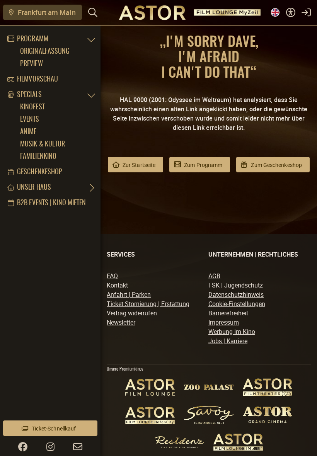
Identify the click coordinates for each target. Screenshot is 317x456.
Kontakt (117, 285)
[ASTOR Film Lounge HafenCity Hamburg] (150, 414)
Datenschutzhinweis (236, 294)
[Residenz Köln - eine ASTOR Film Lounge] (179, 442)
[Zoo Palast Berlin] (208, 387)
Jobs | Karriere (227, 341)
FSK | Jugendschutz (235, 285)
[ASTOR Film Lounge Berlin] (150, 387)
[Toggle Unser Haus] (91, 188)
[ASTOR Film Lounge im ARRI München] (238, 442)
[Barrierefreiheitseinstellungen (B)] (290, 12)
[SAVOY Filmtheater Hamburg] (208, 415)
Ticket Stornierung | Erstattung (148, 303)
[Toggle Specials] (91, 95)
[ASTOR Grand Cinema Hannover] (267, 415)
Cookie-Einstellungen (236, 303)
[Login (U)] (306, 12)
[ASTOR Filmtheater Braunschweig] (267, 387)
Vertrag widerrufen (132, 313)
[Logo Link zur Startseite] (181, 12)
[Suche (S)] (93, 12)
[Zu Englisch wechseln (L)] (275, 12)
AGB (214, 276)
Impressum (223, 322)
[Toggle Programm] (91, 39)
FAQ (112, 276)
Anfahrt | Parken (129, 294)
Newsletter (121, 322)
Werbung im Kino (231, 331)
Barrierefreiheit (228, 313)
